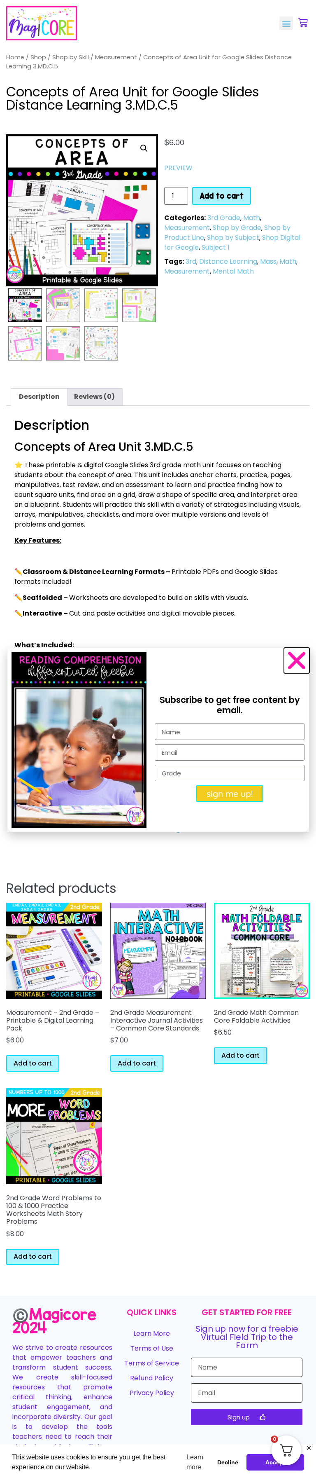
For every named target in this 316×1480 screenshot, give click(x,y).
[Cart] (303, 23)
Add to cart (222, 195)
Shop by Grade (237, 227)
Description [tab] (39, 396)
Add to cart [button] (33, 1063)
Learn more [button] (194, 1462)
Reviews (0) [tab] (94, 396)
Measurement (116, 57)
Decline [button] (227, 1462)
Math (251, 217)
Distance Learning (228, 261)
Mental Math (233, 271)
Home (15, 57)
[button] (286, 23)
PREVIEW (178, 168)
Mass (268, 261)
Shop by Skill (70, 57)
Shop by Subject (233, 237)
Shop (38, 57)
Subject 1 (216, 247)
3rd (191, 261)
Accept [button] (275, 1462)
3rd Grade (223, 217)
